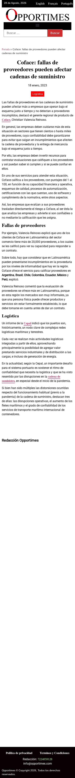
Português (67, 3)
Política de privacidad (19, 753)
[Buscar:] (26, 33)
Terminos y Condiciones (54, 753)
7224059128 (45, 759)
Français (53, 3)
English (40, 3)
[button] (38, 25)
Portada (6, 49)
